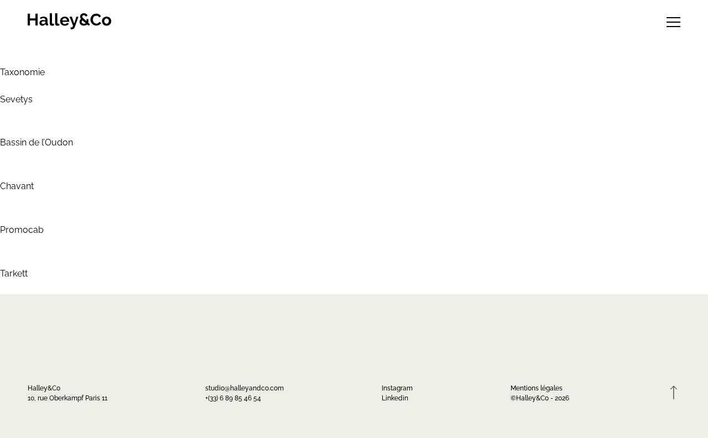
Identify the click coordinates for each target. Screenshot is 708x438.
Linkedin (395, 397)
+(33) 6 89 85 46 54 (233, 397)
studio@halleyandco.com (244, 387)
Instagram (397, 387)
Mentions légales (537, 387)
